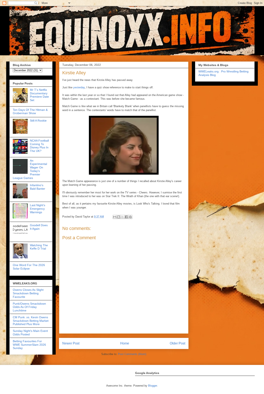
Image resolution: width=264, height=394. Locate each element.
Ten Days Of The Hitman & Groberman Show (30, 111)
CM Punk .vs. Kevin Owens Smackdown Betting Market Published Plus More (30, 321)
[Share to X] (122, 217)
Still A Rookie (38, 120)
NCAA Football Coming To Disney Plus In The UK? (39, 146)
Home (124, 343)
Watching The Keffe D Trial (39, 247)
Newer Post (70, 343)
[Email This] (115, 217)
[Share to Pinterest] (130, 217)
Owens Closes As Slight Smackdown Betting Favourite (28, 293)
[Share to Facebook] (126, 217)
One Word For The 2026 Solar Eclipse (29, 266)
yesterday (79, 87)
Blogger (152, 385)
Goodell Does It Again (39, 227)
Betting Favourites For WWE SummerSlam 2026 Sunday (29, 345)
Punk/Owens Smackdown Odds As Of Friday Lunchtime (29, 307)
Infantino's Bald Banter (37, 186)
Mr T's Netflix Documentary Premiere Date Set (39, 95)
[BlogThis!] (119, 217)
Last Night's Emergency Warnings (37, 209)
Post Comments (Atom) (132, 354)
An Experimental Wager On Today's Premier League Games (30, 169)
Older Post (177, 343)
